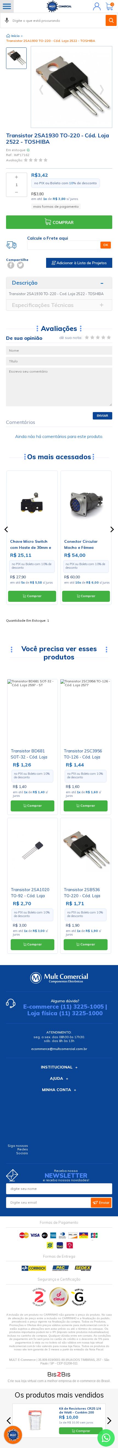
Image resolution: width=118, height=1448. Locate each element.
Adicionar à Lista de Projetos (81, 262)
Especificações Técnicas (43, 304)
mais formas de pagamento (56, 206)
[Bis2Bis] (39, 1305)
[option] (16, 58)
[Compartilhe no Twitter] (20, 265)
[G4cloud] (59, 1305)
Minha (95, 6)
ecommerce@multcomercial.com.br (59, 1049)
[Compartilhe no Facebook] (10, 265)
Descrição (25, 282)
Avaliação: (15, 160)
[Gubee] (79, 1305)
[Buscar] (111, 20)
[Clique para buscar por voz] (6, 20)
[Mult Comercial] (59, 6)
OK (105, 245)
